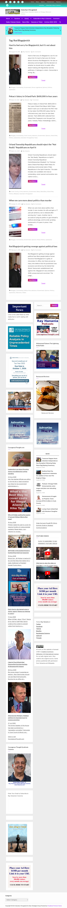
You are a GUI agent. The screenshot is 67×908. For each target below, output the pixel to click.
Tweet (43, 80)
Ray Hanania (26, 51)
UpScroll (39, 635)
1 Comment (35, 100)
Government (27, 87)
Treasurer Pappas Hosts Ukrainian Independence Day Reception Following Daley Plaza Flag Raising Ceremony (36, 29)
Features (58, 2)
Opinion (43, 2)
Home (32, 2)
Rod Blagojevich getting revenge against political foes (33, 246)
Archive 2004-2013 (50, 22)
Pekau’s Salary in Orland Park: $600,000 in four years (33, 96)
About (8, 18)
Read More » (33, 77)
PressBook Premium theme (55, 906)
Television (19, 292)
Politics (50, 87)
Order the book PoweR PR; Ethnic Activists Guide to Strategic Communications (46, 525)
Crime (21, 191)
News (37, 2)
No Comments (37, 52)
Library (26, 18)
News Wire (25, 22)
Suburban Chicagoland (29, 10)
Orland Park (54, 135)
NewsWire (43, 191)
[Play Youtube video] (47, 553)
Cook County (18, 32)
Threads (39, 638)
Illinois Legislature (37, 87)
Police (38, 239)
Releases (16, 193)
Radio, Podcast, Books (13, 22)
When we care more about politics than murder (30, 200)
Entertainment (50, 2)
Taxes (36, 137)
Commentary (19, 87)
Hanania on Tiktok (36, 22)
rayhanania (12, 89)
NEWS (48, 454)
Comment (56, 18)
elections (34, 135)
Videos (24, 292)
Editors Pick (27, 290)
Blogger (13, 87)
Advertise (41, 5)
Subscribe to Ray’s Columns (53, 5)
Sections (17, 18)
